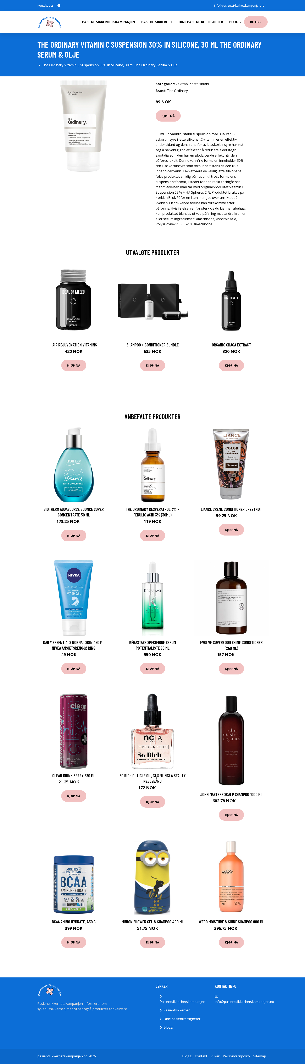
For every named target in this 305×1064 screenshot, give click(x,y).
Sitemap (259, 1056)
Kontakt (201, 1056)
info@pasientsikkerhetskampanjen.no (239, 5)
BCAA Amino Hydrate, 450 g (74, 921)
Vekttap (182, 84)
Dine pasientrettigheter (201, 22)
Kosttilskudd (199, 84)
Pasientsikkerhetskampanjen (108, 22)
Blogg (235, 22)
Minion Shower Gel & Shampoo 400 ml (153, 921)
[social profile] (59, 6)
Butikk (256, 22)
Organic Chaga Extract (231, 344)
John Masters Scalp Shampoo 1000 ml (231, 794)
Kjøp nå (168, 116)
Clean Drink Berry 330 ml (73, 775)
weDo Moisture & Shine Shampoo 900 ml (231, 921)
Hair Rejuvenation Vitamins (73, 344)
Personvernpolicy (236, 1056)
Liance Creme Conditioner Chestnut (231, 509)
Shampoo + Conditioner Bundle (153, 344)
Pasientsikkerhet (156, 22)
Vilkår (215, 1056)
